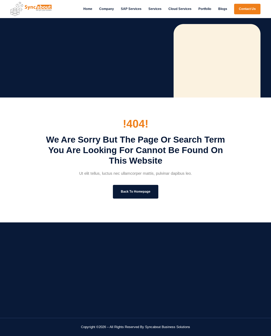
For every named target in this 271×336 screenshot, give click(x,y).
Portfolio (204, 9)
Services (154, 9)
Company (106, 9)
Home (87, 9)
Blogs (222, 9)
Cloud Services (179, 9)
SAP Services (131, 9)
